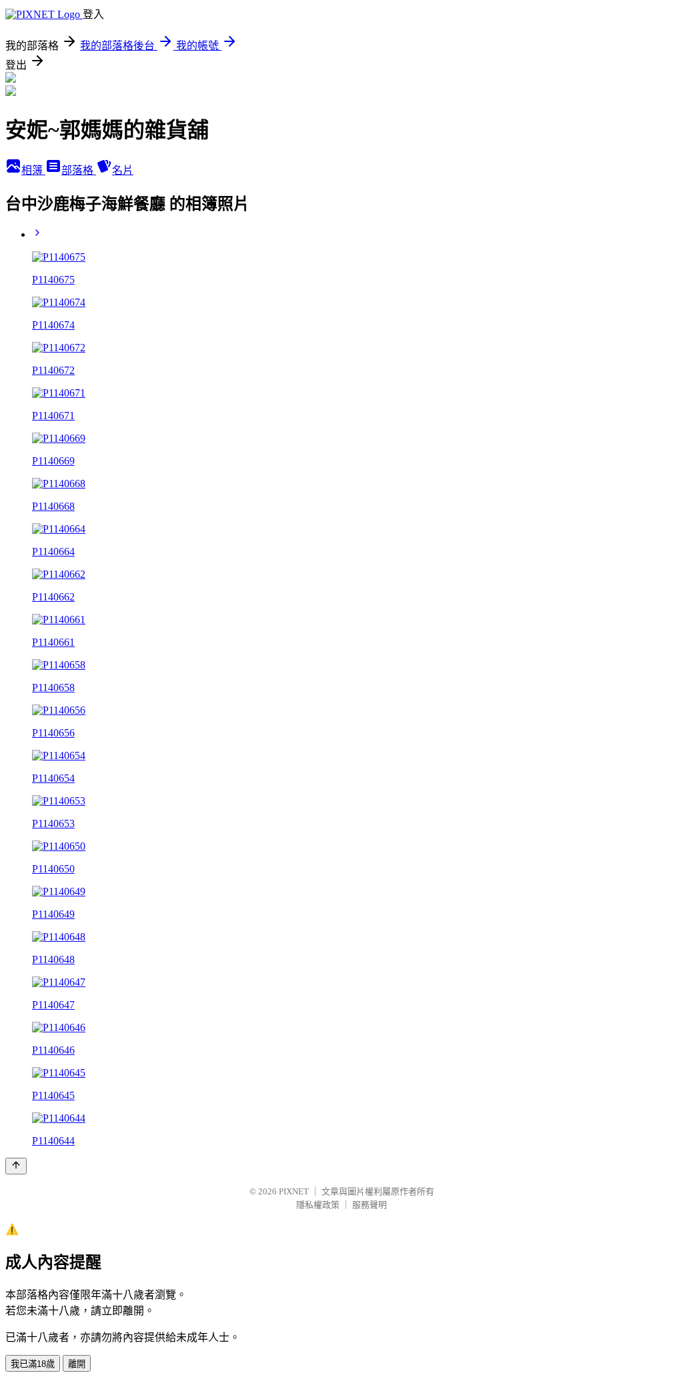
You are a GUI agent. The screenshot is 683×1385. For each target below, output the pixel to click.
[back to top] (16, 1166)
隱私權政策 (317, 1205)
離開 (76, 1364)
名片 (122, 170)
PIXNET (294, 1191)
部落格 (78, 170)
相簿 (33, 170)
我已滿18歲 (33, 1364)
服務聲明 (369, 1205)
